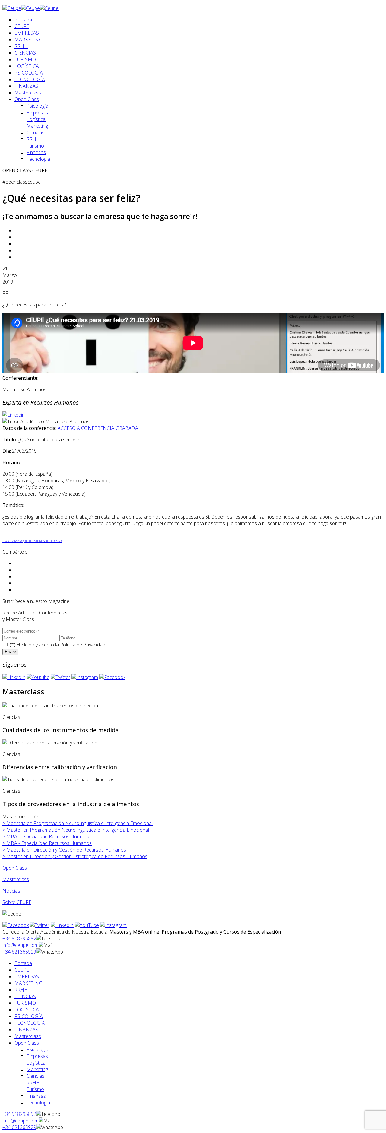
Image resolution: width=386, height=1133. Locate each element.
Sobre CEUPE (16, 902)
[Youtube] (38, 677)
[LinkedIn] (13, 677)
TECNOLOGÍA (29, 79)
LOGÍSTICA (26, 66)
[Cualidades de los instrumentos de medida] (50, 705)
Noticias (11, 890)
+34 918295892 (19, 938)
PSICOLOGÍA (28, 72)
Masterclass (27, 92)
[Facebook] (112, 677)
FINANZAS (26, 86)
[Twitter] (60, 677)
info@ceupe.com (20, 945)
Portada (23, 19)
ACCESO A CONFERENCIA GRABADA (98, 428)
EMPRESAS (26, 33)
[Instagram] (84, 677)
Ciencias (35, 132)
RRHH (21, 46)
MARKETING (28, 39)
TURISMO (25, 59)
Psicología (37, 106)
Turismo (35, 145)
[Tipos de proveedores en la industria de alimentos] (58, 779)
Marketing (37, 125)
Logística (36, 119)
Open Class (26, 99)
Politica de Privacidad (82, 644)
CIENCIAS (25, 52)
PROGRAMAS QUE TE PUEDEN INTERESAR (32, 541)
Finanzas (36, 152)
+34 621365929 (19, 951)
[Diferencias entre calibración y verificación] (49, 742)
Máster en (74, 856)
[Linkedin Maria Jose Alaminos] (13, 414)
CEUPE (21, 26)
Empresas (37, 112)
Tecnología (38, 159)
